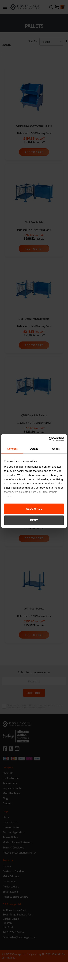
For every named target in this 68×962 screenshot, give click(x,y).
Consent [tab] (12, 448)
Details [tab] (34, 448)
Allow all (34, 508)
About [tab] (56, 448)
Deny (34, 520)
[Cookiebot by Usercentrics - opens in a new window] (49, 439)
